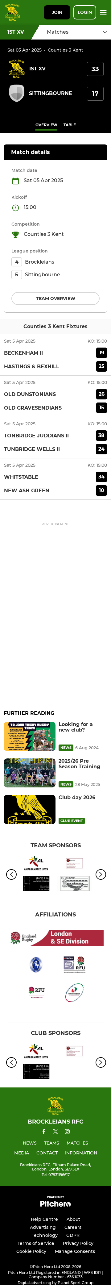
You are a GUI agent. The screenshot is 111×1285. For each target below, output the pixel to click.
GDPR (73, 1235)
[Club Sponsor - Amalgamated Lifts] (36, 864)
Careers (72, 1227)
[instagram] (67, 1133)
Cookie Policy (31, 1251)
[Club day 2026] (30, 809)
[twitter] (55, 1132)
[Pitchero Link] (55, 1205)
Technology (45, 1235)
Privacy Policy (78, 1243)
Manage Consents (75, 1251)
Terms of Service (36, 1243)
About (73, 1219)
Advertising (43, 1227)
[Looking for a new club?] (30, 736)
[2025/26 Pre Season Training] (30, 773)
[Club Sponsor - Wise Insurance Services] (74, 884)
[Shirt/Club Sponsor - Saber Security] (74, 864)
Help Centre (44, 1219)
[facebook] (44, 1133)
